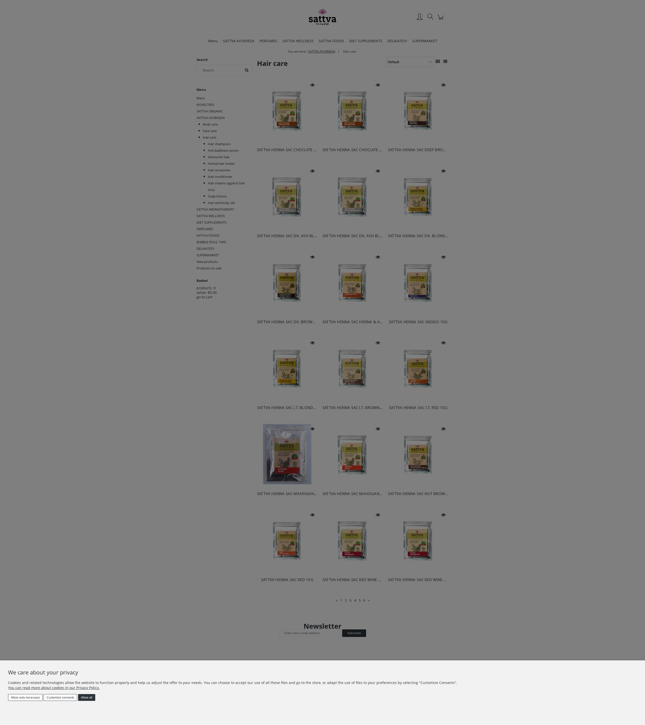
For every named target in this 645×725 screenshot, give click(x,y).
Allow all (86, 697)
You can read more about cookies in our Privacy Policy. (54, 687)
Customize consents (60, 697)
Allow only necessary (25, 697)
